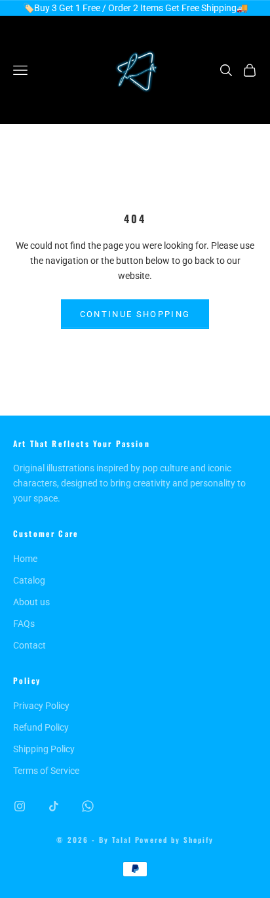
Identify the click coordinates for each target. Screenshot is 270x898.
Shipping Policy (44, 749)
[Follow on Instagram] (19, 806)
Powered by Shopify (174, 839)
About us (31, 602)
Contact (29, 645)
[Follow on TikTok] (53, 806)
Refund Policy (41, 727)
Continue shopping (135, 314)
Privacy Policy (41, 705)
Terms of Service (46, 770)
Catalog (29, 580)
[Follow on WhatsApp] (87, 806)
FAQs (24, 623)
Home (25, 558)
